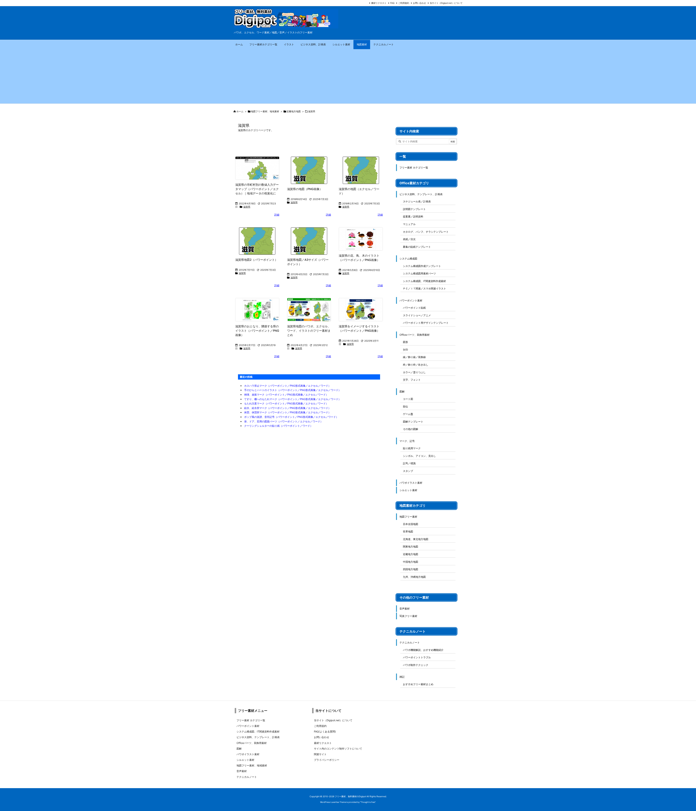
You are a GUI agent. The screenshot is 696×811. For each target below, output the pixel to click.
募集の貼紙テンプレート (417, 246)
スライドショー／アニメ (417, 315)
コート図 (408, 398)
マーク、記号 (407, 440)
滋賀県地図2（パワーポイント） (256, 260)
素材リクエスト (378, 3)
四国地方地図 (410, 569)
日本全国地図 (410, 524)
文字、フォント (412, 379)
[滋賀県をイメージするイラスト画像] (361, 309)
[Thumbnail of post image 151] (361, 170)
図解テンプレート (413, 421)
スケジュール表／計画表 (417, 201)
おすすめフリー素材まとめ (418, 684)
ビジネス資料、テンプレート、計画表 (421, 194)
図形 (405, 341)
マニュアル (409, 224)
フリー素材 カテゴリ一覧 (413, 167)
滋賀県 (246, 206)
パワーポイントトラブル (417, 657)
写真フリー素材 (408, 615)
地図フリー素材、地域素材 (265, 111)
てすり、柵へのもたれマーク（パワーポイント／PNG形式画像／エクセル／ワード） (292, 399)
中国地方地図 (410, 561)
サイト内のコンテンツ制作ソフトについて (338, 748)
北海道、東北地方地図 (415, 539)
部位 (405, 406)
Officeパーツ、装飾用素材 (414, 334)
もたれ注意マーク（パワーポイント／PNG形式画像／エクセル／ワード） (286, 403)
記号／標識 (409, 463)
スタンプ (408, 470)
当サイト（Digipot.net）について (446, 3)
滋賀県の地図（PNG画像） (304, 189)
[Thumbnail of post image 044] (309, 170)
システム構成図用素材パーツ (419, 273)
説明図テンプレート (414, 209)
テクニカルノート (409, 642)
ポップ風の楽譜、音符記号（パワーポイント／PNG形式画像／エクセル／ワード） (291, 416)
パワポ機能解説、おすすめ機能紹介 (423, 649)
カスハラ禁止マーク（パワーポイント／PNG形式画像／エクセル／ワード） (287, 385)
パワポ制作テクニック (415, 664)
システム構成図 (408, 258)
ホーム (239, 111)
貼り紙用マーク (412, 448)
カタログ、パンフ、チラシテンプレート (426, 231)
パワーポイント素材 (410, 300)
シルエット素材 (408, 490)
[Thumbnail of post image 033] (309, 241)
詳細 (276, 214)
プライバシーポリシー (326, 759)
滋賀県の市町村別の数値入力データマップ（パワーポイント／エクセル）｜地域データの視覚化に (257, 189)
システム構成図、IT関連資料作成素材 (424, 281)
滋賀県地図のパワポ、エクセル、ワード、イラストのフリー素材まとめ (309, 330)
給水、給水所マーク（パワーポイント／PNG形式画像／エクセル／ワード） (287, 407)
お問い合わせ (419, 3)
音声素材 (404, 608)
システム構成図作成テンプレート (422, 265)
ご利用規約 (403, 3)
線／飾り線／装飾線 (414, 357)
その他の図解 (410, 429)
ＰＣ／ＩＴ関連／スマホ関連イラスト (424, 288)
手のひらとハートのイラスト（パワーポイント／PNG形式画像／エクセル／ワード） (292, 390)
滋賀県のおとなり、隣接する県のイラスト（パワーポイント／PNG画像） (257, 330)
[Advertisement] (348, 76)
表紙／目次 (409, 239)
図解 (402, 391)
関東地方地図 (410, 546)
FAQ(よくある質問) (325, 731)
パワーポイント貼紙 (414, 307)
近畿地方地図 (294, 111)
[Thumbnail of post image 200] (257, 241)
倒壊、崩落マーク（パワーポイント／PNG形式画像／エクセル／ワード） (286, 394)
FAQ (392, 3)
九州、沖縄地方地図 (414, 576)
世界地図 (408, 531)
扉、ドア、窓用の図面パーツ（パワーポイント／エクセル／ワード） (283, 421)
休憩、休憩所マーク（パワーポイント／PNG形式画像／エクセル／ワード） (287, 412)
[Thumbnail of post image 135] (257, 168)
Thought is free (368, 802)
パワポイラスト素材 (410, 482)
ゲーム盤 (408, 413)
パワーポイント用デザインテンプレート (426, 322)
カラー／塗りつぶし (414, 372)
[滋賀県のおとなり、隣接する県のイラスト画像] (257, 309)
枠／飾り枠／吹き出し (415, 364)
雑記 (402, 676)
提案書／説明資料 (413, 216)
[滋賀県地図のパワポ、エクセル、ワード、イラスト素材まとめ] (309, 309)
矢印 (405, 349)
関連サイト (320, 754)
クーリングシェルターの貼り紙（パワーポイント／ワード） (278, 425)
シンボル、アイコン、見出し (419, 455)
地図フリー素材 (408, 516)
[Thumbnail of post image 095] (361, 239)
